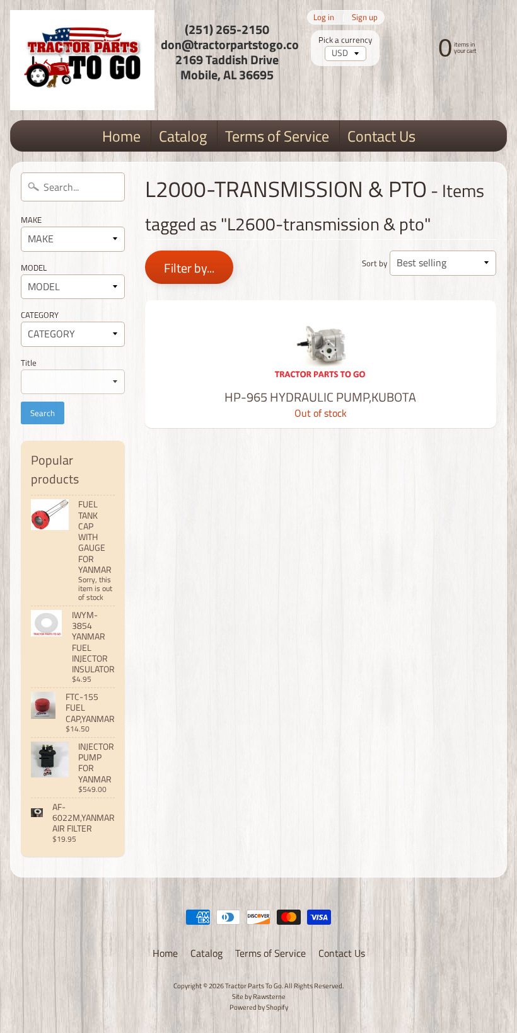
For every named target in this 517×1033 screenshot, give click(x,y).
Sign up (365, 17)
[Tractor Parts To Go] (82, 60)
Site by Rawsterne (259, 996)
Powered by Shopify (258, 1007)
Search (42, 413)
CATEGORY (40, 314)
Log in (323, 17)
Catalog (183, 136)
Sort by (374, 263)
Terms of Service (277, 136)
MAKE (31, 219)
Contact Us (381, 136)
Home (121, 136)
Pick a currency (345, 40)
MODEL (34, 267)
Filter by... (189, 268)
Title (29, 362)
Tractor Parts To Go (253, 985)
